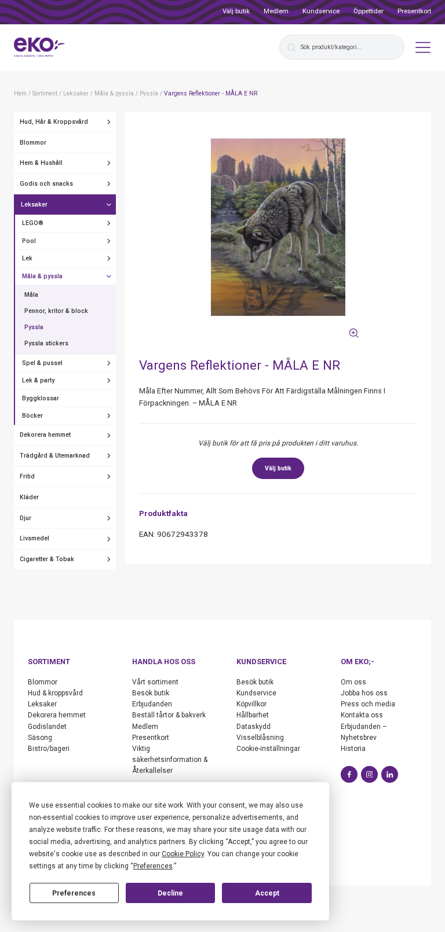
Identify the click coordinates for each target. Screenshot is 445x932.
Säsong (40, 738)
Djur (25, 518)
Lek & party (38, 380)
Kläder (29, 497)
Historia (353, 749)
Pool (29, 241)
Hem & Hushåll (41, 163)
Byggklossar (40, 398)
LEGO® (32, 223)
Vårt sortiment (155, 682)
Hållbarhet (252, 715)
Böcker (32, 415)
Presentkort (414, 11)
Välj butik (236, 11)
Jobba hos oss (364, 693)
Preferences (74, 893)
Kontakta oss (362, 715)
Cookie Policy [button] (183, 854)
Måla (31, 295)
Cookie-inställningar (268, 749)
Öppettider (368, 11)
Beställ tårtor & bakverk (169, 715)
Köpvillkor (251, 704)
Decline (170, 893)
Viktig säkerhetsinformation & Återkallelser (169, 760)
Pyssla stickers (46, 343)
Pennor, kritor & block (56, 311)
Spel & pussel (42, 363)
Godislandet (47, 727)
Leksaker (34, 204)
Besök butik (150, 693)
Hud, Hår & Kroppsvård (54, 122)
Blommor (33, 142)
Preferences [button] (153, 866)
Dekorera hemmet (45, 435)
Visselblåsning (260, 738)
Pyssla (33, 327)
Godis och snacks (46, 183)
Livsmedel (34, 538)
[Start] (39, 47)
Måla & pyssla (42, 276)
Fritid (27, 476)
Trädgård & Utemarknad (55, 455)
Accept (267, 893)
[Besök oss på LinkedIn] (389, 774)
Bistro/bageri (49, 749)
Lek (27, 258)
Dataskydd (253, 727)
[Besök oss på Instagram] (369, 774)
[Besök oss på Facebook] (349, 774)
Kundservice (321, 11)
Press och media (368, 704)
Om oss (353, 682)
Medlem (276, 11)
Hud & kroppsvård (55, 693)
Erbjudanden (152, 704)
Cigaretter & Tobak (47, 559)
